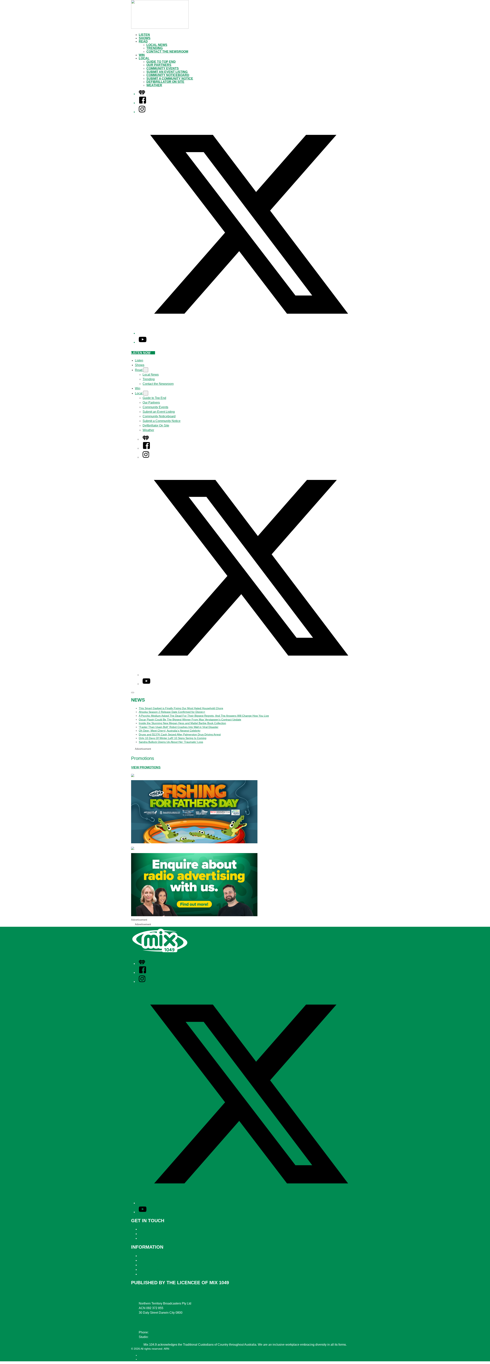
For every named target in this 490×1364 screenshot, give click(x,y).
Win (142, 55)
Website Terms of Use (153, 1269)
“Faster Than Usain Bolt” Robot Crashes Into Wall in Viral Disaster (178, 726)
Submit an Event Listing (167, 71)
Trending (154, 48)
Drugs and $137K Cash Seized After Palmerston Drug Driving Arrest (180, 734)
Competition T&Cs (151, 1260)
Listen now (140, 352)
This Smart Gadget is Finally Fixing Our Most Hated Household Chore (181, 708)
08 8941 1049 (158, 1337)
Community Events (162, 68)
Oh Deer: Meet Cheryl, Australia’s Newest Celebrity (169, 730)
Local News (156, 44)
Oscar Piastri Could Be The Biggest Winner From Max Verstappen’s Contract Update (190, 719)
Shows (144, 38)
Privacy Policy (148, 1255)
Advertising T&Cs (151, 1265)
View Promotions (146, 767)
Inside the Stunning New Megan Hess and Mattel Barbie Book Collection (182, 723)
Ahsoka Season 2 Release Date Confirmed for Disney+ (172, 711)
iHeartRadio (146, 1359)
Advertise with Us (151, 1233)
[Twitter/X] (249, 333)
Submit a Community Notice (169, 78)
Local (144, 58)
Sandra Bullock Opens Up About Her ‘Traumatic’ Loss (171, 741)
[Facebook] (142, 102)
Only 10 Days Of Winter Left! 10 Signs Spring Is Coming (172, 738)
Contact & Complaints (153, 1229)
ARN (141, 1355)
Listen (144, 34)
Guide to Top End (161, 61)
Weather (154, 85)
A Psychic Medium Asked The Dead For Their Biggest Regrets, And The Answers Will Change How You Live (204, 715)
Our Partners (158, 65)
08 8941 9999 (158, 1332)
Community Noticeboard (167, 75)
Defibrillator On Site (165, 81)
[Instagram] (142, 111)
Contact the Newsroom (167, 51)
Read (143, 41)
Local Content (148, 1274)
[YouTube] (142, 342)
